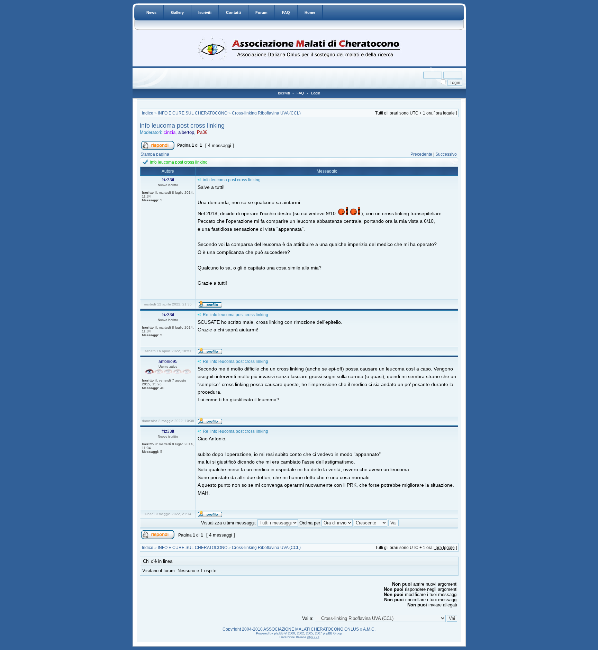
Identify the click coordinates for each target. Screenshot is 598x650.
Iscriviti (204, 12)
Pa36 (202, 132)
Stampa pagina (155, 154)
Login (315, 93)
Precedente (421, 154)
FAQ (286, 12)
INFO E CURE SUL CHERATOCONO (192, 113)
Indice (147, 113)
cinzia (169, 132)
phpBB (278, 633)
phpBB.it (313, 637)
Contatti (233, 12)
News (151, 12)
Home (310, 12)
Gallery (177, 12)
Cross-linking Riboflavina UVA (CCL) (266, 113)
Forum (261, 12)
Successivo (446, 154)
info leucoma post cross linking (182, 125)
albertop (186, 132)
